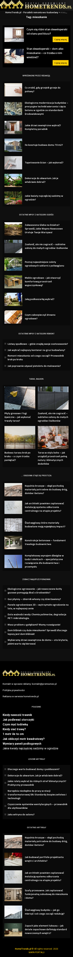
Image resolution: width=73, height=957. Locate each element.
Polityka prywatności (14, 690)
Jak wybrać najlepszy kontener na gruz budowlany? (36, 350)
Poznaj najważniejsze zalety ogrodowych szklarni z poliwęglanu (44, 263)
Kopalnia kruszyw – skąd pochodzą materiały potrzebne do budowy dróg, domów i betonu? (46, 489)
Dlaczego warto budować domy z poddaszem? (34, 769)
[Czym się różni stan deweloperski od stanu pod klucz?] (14, 34)
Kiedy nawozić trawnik (17, 715)
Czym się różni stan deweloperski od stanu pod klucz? (47, 31)
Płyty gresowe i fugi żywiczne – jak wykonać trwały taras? (17, 416)
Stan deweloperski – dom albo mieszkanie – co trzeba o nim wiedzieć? (45, 53)
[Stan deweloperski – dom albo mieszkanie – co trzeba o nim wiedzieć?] (14, 56)
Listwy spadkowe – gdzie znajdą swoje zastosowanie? (38, 344)
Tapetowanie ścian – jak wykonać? (44, 162)
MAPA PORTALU (36, 952)
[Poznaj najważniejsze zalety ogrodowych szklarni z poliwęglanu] (13, 264)
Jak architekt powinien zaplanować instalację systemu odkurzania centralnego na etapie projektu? (44, 507)
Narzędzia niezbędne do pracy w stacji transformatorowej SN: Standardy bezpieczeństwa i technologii (37, 794)
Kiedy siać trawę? (14, 729)
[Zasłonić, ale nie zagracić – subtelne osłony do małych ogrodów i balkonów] (13, 246)
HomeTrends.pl (23, 949)
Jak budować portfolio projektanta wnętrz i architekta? (44, 859)
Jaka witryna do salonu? (21, 814)
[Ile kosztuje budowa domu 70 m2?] (13, 145)
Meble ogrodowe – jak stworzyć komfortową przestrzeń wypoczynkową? (43, 281)
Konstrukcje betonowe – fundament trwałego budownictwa (45, 542)
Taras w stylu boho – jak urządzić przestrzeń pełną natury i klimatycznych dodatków (52, 458)
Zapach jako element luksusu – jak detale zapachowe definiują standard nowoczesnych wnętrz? (46, 929)
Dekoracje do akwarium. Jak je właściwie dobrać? (41, 180)
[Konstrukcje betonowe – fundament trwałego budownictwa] (13, 542)
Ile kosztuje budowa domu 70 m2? (44, 145)
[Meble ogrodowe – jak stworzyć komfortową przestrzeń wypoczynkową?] (13, 281)
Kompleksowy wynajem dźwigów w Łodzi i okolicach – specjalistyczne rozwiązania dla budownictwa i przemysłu (44, 561)
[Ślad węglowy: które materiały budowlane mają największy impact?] (13, 525)
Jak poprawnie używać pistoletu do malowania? (34, 366)
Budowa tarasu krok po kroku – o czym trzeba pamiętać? (17, 456)
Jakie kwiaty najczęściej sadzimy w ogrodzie (30, 748)
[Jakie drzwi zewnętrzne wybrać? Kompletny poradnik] (13, 127)
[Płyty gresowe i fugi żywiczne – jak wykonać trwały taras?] (19, 398)
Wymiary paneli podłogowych (22, 743)
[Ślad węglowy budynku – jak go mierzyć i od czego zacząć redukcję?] (13, 912)
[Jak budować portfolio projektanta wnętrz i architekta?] (13, 859)
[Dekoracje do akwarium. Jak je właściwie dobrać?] (13, 180)
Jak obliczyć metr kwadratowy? (24, 739)
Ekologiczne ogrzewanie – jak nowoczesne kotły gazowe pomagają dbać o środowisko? (35, 590)
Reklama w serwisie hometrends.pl (21, 696)
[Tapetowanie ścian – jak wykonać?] (13, 162)
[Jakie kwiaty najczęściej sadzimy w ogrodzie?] (13, 198)
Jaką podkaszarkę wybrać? (39, 299)
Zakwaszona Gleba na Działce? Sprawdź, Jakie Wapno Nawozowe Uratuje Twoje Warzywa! (44, 228)
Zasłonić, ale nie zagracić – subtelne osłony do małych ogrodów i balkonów (46, 246)
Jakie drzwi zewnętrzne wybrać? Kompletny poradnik (43, 127)
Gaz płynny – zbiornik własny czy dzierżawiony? (34, 599)
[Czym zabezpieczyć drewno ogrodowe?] (13, 317)
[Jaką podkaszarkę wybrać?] (13, 299)
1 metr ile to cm (13, 734)
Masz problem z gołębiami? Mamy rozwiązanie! (34, 624)
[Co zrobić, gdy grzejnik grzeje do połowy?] (13, 89)
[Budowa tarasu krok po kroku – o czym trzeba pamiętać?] (19, 437)
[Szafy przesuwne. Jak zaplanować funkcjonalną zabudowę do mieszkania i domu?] (13, 894)
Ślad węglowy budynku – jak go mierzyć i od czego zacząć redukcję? (44, 911)
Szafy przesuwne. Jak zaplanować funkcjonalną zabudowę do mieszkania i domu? (46, 894)
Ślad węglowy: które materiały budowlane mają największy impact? (45, 524)
